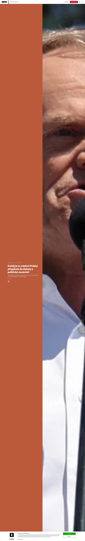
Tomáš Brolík (10, 278)
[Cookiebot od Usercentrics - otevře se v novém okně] (12, 539)
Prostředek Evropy (11, 262)
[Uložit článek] (9, 281)
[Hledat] (79, 2)
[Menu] (82, 2)
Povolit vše (69, 533)
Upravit (69, 536)
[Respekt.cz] (4, 2)
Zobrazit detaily (20, 539)
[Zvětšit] (63, 272)
